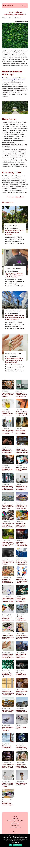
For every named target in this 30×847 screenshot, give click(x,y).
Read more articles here (15, 197)
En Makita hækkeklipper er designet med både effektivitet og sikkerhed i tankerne (13, 79)
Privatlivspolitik (17, 844)
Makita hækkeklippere (21, 21)
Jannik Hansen (16, 18)
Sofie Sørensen (17, 268)
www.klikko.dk (16, 827)
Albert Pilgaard (16, 225)
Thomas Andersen (17, 311)
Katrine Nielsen (17, 353)
